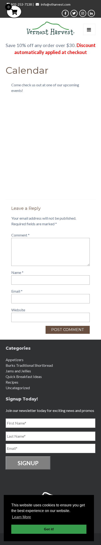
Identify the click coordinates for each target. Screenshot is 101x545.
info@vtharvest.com (55, 4)
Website (18, 310)
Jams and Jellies (18, 371)
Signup (28, 463)
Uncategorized (18, 387)
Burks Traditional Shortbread (29, 365)
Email (17, 291)
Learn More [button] (21, 517)
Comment (20, 235)
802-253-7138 (21, 4)
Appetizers (14, 359)
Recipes (12, 382)
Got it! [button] (49, 529)
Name (17, 272)
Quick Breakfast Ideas (24, 376)
